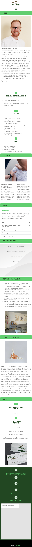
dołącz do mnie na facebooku (16, 493)
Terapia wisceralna (7, 236)
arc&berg (17, 545)
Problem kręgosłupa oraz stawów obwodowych (11, 226)
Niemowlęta (5, 210)
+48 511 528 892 (16, 487)
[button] (16, 9)
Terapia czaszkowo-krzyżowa (10, 230)
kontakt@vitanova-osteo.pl (16, 480)
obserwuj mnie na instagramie (16, 500)
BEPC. (21, 545)
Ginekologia (5, 233)
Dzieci (4, 222)
